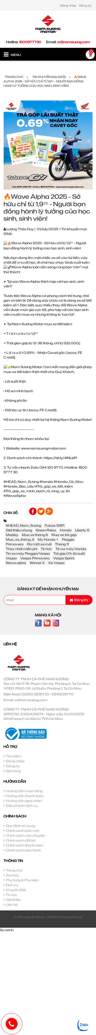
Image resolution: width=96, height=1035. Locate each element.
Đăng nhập (68, 5)
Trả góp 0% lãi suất (69, 553)
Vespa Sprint (63, 558)
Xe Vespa (56, 563)
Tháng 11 (62, 544)
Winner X (37, 563)
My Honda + (48, 539)
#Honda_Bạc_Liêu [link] (18, 486)
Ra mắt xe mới (39, 544)
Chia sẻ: (10, 512)
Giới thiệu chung (19, 530)
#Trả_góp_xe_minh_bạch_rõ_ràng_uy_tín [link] (36, 491)
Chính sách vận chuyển (25, 835)
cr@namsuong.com (73, 42)
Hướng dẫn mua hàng (24, 791)
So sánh (7, 930)
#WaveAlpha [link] (14, 495)
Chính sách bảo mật (22, 830)
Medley (12, 535)
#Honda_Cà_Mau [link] (68, 481)
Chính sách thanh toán (24, 845)
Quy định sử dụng (20, 825)
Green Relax (46, 530)
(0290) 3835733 (35, 694)
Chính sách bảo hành (23, 850)
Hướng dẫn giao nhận (24, 800)
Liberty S (82, 530)
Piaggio (68, 539)
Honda (66, 530)
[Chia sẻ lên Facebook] (33, 511)
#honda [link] (46, 481)
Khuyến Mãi (16, 890)
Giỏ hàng (13, 771)
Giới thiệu (13, 899)
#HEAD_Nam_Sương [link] (21, 481)
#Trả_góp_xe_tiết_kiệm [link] (54, 486)
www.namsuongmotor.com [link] (43, 448)
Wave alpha (16, 563)
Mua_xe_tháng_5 (20, 539)
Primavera (15, 544)
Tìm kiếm (13, 756)
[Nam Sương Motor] (48, 23)
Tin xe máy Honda (70, 549)
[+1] (49, 511)
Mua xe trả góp (63, 535)
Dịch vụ (12, 885)
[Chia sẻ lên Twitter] (41, 511)
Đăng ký (85, 5)
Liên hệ (11, 904)
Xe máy (12, 875)
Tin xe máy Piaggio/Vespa (28, 553)
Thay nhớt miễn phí (21, 549)
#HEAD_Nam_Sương (23, 525)
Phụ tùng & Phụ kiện (22, 880)
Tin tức (46, 549)
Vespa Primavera (35, 558)
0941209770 (62, 694)
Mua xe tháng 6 (35, 535)
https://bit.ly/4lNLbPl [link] (60, 458)
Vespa (11, 558)
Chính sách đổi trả (21, 840)
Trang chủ (14, 870)
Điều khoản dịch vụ (22, 805)
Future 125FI (54, 525)
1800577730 (30, 42)
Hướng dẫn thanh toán (25, 796)
